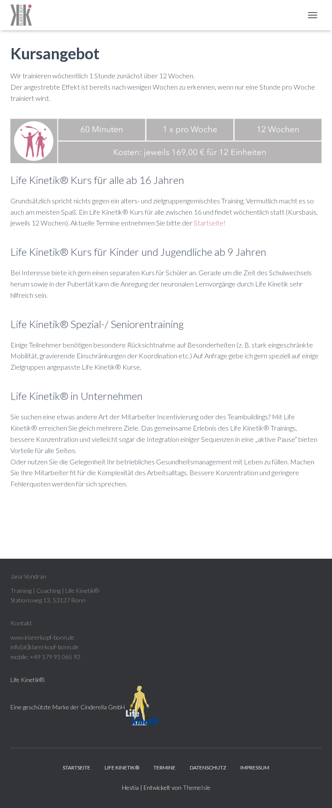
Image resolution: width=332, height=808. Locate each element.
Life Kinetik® (27, 679)
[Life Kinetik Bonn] (24, 15)
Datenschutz (208, 767)
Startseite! (210, 223)
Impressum (254, 767)
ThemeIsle (197, 787)
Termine (164, 767)
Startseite (76, 767)
